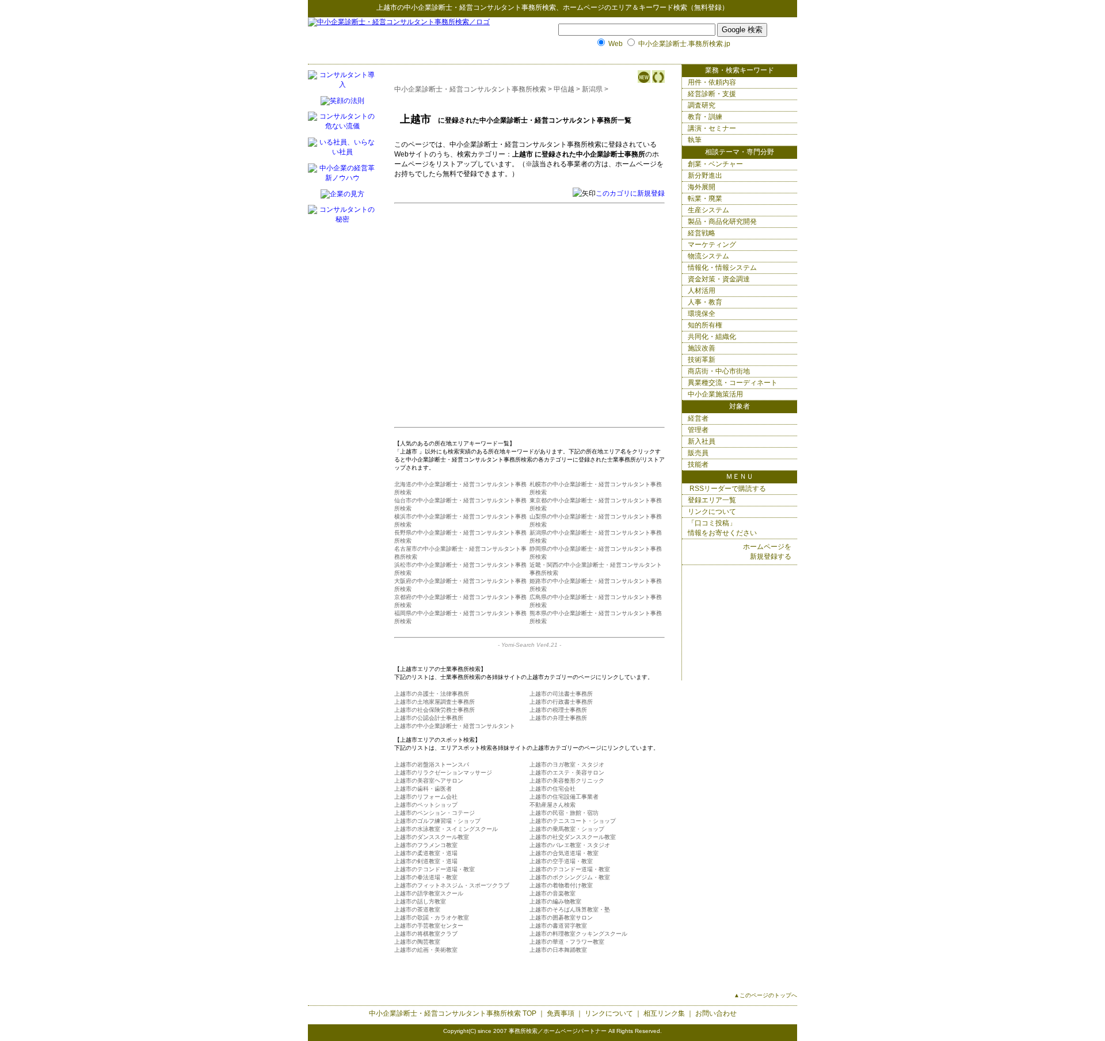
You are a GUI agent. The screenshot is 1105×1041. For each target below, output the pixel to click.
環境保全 (701, 314)
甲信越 (564, 89)
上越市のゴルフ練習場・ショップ (437, 821)
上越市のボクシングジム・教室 (569, 877)
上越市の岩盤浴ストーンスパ (431, 764)
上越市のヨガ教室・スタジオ (566, 764)
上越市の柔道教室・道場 (426, 853)
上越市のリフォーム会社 (426, 797)
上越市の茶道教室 (417, 909)
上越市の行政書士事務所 (561, 702)
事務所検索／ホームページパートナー (558, 1031)
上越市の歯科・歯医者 (423, 788)
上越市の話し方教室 (420, 901)
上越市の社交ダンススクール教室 (572, 837)
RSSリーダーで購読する (727, 489)
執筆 (695, 140)
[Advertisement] (514, 291)
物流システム (708, 256)
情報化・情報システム (722, 268)
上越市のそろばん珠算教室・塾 (569, 909)
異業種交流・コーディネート (733, 383)
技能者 (698, 464)
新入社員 (701, 441)
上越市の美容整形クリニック (566, 780)
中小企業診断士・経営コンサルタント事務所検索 (480, 7)
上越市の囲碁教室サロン (561, 917)
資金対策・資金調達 (719, 279)
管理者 (698, 430)
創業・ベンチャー (715, 164)
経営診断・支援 (712, 94)
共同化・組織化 (712, 337)
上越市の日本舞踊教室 (558, 950)
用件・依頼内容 (712, 82)
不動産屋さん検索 (552, 805)
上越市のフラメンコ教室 (426, 845)
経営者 (698, 418)
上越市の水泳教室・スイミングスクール (446, 829)
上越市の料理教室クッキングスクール (578, 934)
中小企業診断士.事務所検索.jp (684, 44)
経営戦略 (701, 233)
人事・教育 (705, 302)
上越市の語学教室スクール (428, 893)
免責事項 (560, 1013)
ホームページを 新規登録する (767, 551)
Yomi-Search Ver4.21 (529, 645)
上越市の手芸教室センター (428, 925)
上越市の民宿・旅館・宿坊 (564, 813)
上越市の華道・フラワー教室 (566, 942)
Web (615, 44)
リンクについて (712, 512)
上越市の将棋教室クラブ (426, 934)
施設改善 (701, 348)
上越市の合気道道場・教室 (564, 853)
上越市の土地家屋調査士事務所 (434, 702)
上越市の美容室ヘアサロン (428, 780)
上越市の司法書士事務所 (561, 694)
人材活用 (701, 291)
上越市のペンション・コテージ (434, 813)
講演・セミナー (712, 128)
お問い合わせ (716, 1013)
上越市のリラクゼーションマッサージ (443, 772)
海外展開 (701, 187)
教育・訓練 (705, 117)
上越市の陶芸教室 (417, 942)
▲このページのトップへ (765, 995)
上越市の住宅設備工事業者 (564, 797)
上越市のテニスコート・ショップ (572, 821)
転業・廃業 (705, 199)
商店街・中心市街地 (719, 371)
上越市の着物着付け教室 (561, 885)
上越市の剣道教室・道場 (426, 861)
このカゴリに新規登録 (630, 193)
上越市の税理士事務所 (558, 710)
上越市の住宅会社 (552, 788)
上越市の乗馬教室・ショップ (566, 829)
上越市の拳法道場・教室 (426, 877)
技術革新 (701, 360)
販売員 (698, 453)
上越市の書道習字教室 (558, 925)
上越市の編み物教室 (555, 901)
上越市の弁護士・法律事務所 (431, 694)
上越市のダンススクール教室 (431, 837)
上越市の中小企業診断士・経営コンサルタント (454, 726)
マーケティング (712, 245)
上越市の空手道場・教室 (561, 861)
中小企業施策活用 (715, 394)
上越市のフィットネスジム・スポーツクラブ (451, 885)
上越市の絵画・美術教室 (426, 950)
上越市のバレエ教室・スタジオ (569, 845)
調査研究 (701, 105)
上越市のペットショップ (426, 805)
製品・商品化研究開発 (722, 222)
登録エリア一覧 (712, 500)
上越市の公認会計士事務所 (428, 718)
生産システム (708, 210)
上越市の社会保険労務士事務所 (434, 710)
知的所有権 (705, 325)
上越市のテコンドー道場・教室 (434, 869)
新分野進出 (705, 175)
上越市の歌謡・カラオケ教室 (431, 917)
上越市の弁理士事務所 (558, 718)
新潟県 (592, 89)
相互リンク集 (664, 1013)
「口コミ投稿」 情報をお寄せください (722, 528)
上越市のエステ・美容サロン (566, 772)
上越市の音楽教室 (552, 893)
